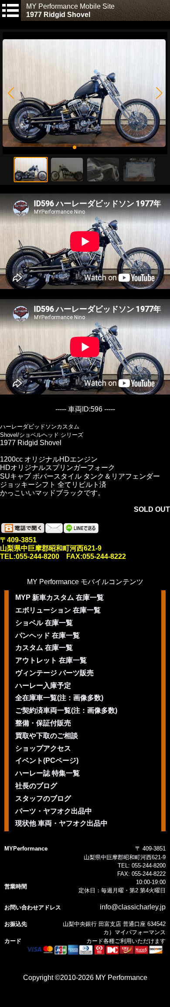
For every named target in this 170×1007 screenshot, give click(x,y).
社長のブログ (36, 785)
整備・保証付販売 (43, 723)
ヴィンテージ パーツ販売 (54, 673)
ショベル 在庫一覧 (44, 622)
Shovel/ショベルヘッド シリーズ (41, 435)
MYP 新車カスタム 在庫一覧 (59, 597)
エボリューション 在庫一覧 (58, 610)
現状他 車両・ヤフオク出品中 (61, 823)
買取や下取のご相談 (46, 735)
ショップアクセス (43, 748)
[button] (10, 93)
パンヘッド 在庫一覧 (47, 635)
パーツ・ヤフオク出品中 (53, 811)
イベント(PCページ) (46, 760)
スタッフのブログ (43, 798)
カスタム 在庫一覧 (44, 647)
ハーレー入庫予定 (43, 685)
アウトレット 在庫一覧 (51, 660)
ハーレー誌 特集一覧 (47, 773)
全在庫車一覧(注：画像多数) (59, 697)
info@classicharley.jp (133, 907)
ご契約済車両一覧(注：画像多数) (66, 710)
